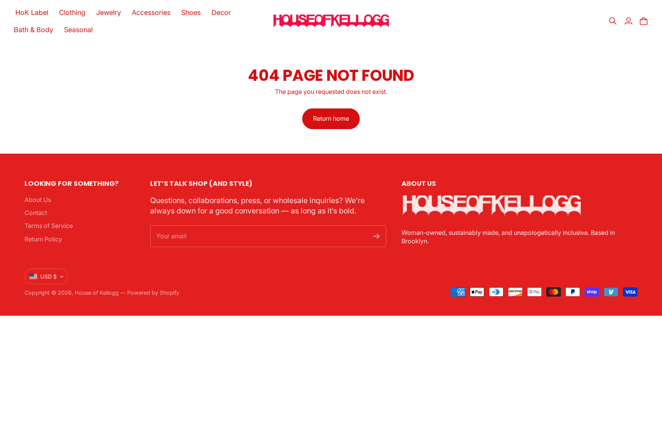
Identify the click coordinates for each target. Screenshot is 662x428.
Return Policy (43, 239)
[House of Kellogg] (331, 21)
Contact (36, 212)
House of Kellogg (97, 292)
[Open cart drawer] (643, 21)
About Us (38, 199)
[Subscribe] (376, 236)
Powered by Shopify (153, 292)
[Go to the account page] (628, 21)
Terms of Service (49, 226)
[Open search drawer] (613, 21)
